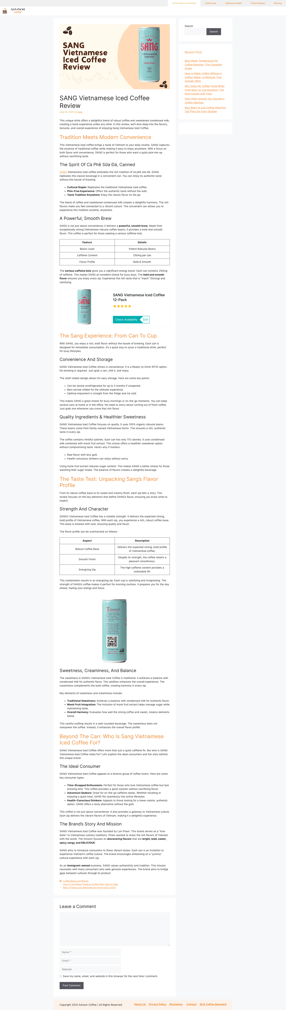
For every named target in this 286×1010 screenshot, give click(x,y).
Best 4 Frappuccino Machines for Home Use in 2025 (89, 887)
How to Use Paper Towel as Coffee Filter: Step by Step (90, 884)
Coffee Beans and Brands (184, 3)
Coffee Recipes (258, 3)
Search (189, 26)
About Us (140, 1004)
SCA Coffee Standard (213, 1004)
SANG (63, 172)
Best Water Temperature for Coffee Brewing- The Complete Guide (203, 64)
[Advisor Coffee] (15, 10)
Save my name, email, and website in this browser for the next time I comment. (110, 976)
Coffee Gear (210, 3)
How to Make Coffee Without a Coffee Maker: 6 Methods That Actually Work (203, 77)
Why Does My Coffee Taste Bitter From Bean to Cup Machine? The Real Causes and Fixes (204, 90)
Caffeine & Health (233, 3)
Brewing (278, 3)
